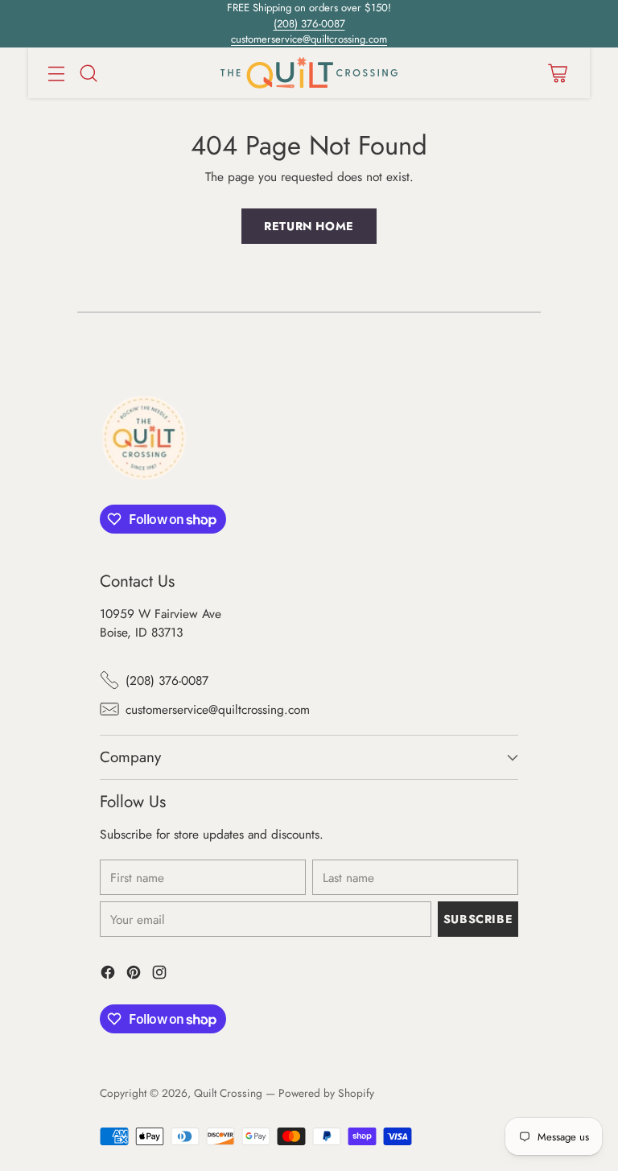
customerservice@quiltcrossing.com (309, 39)
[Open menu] (55, 72)
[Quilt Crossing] (309, 73)
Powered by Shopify (326, 1093)
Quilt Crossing (228, 1093)
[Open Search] (88, 72)
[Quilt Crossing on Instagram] (159, 975)
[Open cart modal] (557, 72)
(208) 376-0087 (309, 23)
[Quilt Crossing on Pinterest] (133, 975)
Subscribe (478, 919)
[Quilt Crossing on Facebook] (107, 975)
